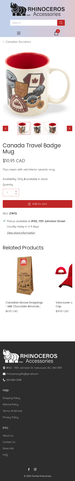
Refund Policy (11, 404)
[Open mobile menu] (19, 33)
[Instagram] (35, 469)
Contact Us (9, 442)
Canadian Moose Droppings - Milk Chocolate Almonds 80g (24, 304)
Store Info (8, 448)
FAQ (5, 454)
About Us (8, 435)
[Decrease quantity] (16, 194)
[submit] (61, 23)
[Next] (69, 128)
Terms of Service (12, 410)
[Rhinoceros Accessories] (37, 9)
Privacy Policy (11, 417)
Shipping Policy (11, 398)
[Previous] (5, 128)
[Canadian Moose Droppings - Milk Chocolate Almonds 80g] (25, 275)
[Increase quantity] (16, 191)
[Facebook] (28, 469)
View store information (21, 232)
